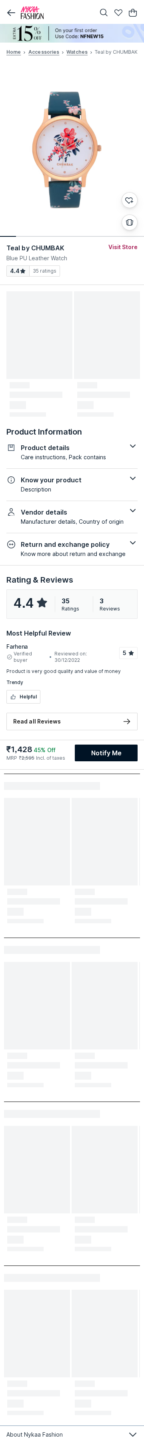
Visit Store (123, 247)
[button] (11, 13)
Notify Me (106, 753)
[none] (72, 33)
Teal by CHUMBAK (35, 248)
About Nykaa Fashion (34, 1434)
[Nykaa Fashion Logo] (56, 12)
